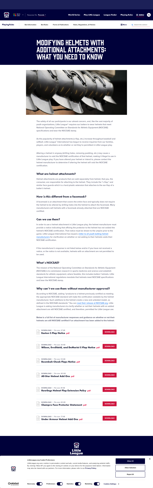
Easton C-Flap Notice (55, 333)
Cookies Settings (110, 484)
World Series (74, 15)
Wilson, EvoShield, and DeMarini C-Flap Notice (70, 347)
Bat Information (30, 25)
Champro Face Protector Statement (63, 404)
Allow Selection (130, 468)
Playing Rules (127, 15)
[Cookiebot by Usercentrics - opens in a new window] (13, 484)
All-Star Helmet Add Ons (57, 376)
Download (109, 332)
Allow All (130, 461)
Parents (41, 15)
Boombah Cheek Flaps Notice (60, 361)
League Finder (110, 15)
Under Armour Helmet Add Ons (62, 419)
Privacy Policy (90, 468)
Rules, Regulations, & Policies (84, 25)
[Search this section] (132, 24)
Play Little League (92, 15)
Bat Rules (44, 25)
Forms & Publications (61, 25)
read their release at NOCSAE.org (92, 303)
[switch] (60, 484)
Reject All (130, 474)
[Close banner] (150, 459)
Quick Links (18, 14)
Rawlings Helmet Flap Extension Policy (66, 390)
